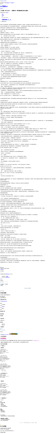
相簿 (2, 14)
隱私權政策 (32, 422)
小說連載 (6, 276)
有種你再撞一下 (7, 277)
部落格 (3, 15)
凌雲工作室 (1, 328)
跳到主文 (1, 8)
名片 (2, 16)
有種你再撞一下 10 (6, 19)
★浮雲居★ (2, 269)
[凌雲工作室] (0, 329)
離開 (4, 432)
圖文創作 (7, 12)
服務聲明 (36, 422)
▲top (1, 278)
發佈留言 (2, 285)
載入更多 (2, 280)
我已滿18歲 (2, 432)
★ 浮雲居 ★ (4, 6)
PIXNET (22, 422)
